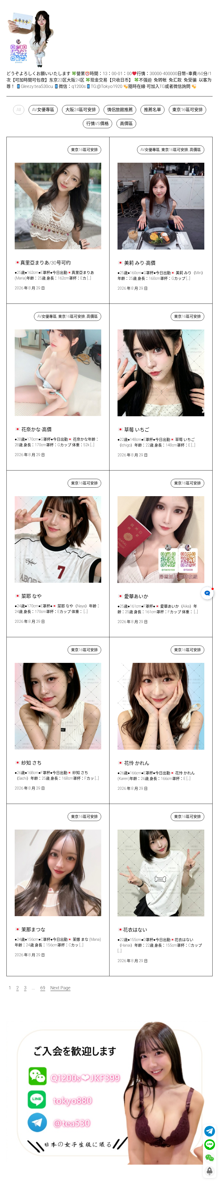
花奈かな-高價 (34, 315)
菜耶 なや (29, 481)
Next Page (60, 987)
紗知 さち (30, 648)
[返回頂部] (209, 1171)
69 (42, 987)
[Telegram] (209, 1131)
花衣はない (133, 815)
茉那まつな (31, 815)
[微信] (209, 1158)
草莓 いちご (134, 315)
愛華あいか (134, 481)
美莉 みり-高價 (137, 148)
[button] (18, 110)
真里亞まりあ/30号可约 (42, 148)
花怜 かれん (134, 648)
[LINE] (209, 1144)
